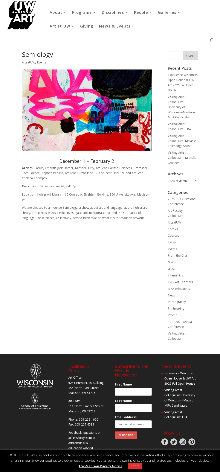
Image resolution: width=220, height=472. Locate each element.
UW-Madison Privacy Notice (100, 466)
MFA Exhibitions (179, 289)
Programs (82, 13)
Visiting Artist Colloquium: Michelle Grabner (182, 157)
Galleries (167, 13)
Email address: (126, 417)
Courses (173, 235)
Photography (177, 302)
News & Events (114, 27)
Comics (173, 229)
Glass (171, 269)
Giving (86, 27)
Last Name (123, 401)
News (172, 295)
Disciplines (113, 13)
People (141, 13)
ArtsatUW (28, 62)
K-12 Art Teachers (180, 282)
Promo (172, 315)
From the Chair (178, 255)
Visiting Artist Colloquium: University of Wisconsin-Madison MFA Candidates (181, 107)
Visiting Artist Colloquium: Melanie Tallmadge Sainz (182, 141)
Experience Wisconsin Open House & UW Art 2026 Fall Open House (180, 378)
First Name (123, 384)
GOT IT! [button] (135, 466)
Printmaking (176, 308)
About (56, 13)
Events (41, 62)
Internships (175, 275)
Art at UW (60, 27)
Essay (172, 242)
